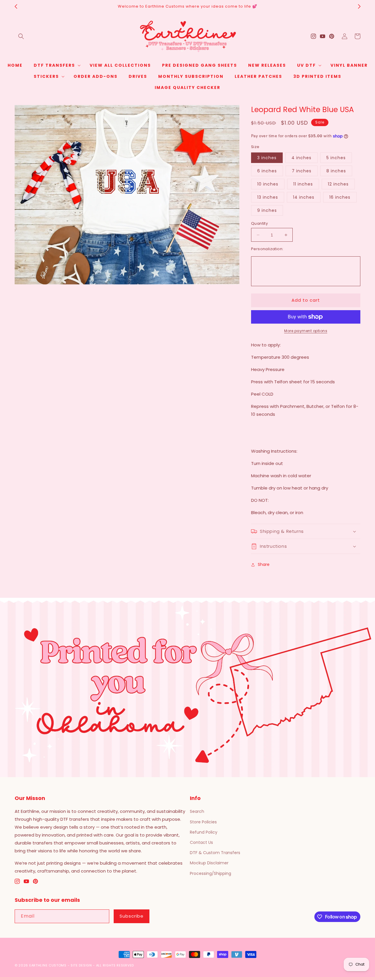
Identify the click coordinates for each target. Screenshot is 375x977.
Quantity (259, 223)
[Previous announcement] (15, 6)
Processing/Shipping (210, 873)
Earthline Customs (48, 965)
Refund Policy (203, 832)
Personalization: (267, 249)
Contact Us (201, 842)
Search (197, 811)
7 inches (301, 171)
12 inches (338, 184)
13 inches (267, 197)
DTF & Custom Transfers (215, 853)
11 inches (303, 184)
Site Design (81, 965)
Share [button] (264, 564)
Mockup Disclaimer (209, 863)
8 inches (336, 171)
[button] (21, 36)
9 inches (267, 210)
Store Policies (203, 822)
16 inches (339, 197)
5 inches (336, 158)
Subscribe (132, 916)
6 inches (267, 171)
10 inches (267, 184)
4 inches (301, 158)
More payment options (305, 330)
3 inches (267, 158)
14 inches (303, 197)
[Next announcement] (359, 6)
